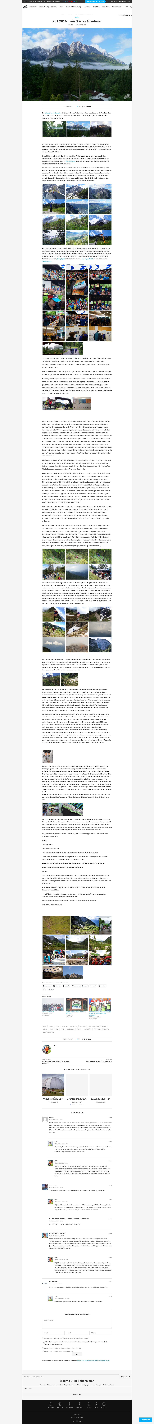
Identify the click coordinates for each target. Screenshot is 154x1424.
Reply (110, 1117)
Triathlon (96, 7)
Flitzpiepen (82, 1026)
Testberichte (116, 7)
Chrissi (57, 1026)
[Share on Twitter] (82, 106)
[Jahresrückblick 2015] (53, 1004)
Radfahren (105, 7)
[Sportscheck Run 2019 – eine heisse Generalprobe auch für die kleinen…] (101, 1085)
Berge (50, 1026)
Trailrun (79, 1029)
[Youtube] (71, 1)
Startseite (33, 7)
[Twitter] (65, 1)
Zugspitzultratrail (48, 1032)
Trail (62, 1029)
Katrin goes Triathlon (88, 259)
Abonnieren (125, 1377)
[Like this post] (79, 106)
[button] (107, 1)
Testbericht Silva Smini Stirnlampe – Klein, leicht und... (128, 1)
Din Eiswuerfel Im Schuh (57, 1233)
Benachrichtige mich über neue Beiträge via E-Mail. (59, 1351)
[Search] (131, 7)
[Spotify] (76, 1)
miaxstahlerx (53, 1281)
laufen (45, 1029)
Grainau (104, 1026)
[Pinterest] (69, 1)
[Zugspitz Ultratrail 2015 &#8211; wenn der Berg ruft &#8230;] (77, 1004)
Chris (56, 1141)
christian (64, 1026)
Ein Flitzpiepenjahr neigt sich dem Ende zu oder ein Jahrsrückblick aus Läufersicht (100, 1013)
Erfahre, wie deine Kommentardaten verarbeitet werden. (93, 1360)
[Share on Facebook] (80, 106)
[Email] (74, 1)
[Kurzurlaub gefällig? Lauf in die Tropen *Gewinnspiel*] (53, 1085)
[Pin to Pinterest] (84, 106)
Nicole (51, 1117)
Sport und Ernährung (73, 7)
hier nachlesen (70, 161)
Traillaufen (70, 1029)
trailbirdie (53, 1185)
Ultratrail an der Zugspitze (53, 113)
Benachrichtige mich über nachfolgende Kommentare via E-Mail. (62, 1348)
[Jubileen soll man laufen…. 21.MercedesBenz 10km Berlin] (77, 1085)
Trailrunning (87, 1029)
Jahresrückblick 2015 (48, 1011)
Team (61, 7)
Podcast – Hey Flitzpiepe (48, 7)
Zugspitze (106, 1029)
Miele (71, 24)
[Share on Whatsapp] (86, 106)
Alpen (44, 1026)
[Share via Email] (90, 106)
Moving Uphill (61, 259)
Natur (51, 1029)
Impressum (77, 1414)
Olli (57, 1029)
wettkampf (97, 1029)
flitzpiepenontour (93, 1026)
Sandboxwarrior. (47, 261)
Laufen (86, 7)
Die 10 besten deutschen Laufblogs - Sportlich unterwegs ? (69, 1219)
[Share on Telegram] (88, 106)
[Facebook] (119, 15)
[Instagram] (67, 1)
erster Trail (73, 1026)
